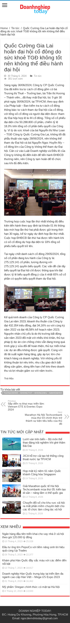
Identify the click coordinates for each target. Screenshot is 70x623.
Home (4, 28)
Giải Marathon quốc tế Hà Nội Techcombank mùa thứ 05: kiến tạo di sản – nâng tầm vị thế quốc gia (44, 489)
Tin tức (15, 28)
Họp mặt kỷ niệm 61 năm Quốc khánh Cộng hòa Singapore (42, 472)
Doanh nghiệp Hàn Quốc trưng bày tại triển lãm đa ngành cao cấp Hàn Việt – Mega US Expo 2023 (32, 575)
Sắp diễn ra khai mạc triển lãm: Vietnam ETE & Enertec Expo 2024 (26, 405)
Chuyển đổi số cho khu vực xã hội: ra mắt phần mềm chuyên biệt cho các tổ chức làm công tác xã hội (44, 506)
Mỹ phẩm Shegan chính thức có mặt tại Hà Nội (31, 586)
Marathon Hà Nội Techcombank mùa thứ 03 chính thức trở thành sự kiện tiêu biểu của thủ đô (43, 418)
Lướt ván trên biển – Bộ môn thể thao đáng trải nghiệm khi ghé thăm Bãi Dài (44, 442)
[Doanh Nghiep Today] (35, 8)
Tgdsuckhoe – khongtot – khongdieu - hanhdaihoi (33, 393)
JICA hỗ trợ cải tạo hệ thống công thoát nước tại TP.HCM (43, 457)
